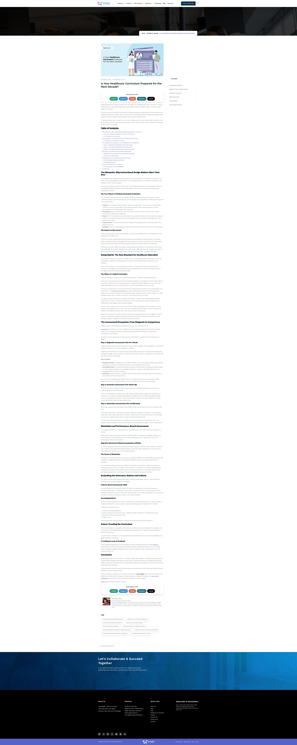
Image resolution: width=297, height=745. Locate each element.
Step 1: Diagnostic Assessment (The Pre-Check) (118, 145)
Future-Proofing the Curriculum (112, 164)
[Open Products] (132, 3)
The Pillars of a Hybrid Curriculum (114, 140)
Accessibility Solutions (176, 85)
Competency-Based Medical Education (113, 619)
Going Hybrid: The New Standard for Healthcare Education (120, 138)
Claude (132, 98)
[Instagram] (112, 734)
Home (143, 33)
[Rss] (125, 734)
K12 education (173, 101)
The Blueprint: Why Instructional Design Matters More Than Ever (121, 132)
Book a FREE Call (188, 3)
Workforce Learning (152, 33)
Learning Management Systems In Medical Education (117, 629)
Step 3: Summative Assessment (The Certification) (119, 149)
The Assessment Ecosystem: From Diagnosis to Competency (120, 142)
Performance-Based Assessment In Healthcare (115, 633)
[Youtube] (116, 734)
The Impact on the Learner (112, 136)
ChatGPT (113, 98)
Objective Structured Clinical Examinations (146, 629)
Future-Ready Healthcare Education (112, 622)
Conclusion (105, 169)
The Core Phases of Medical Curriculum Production (119, 134)
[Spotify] (120, 734)
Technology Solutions (175, 104)
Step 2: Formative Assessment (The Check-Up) (118, 147)
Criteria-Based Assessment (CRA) (114, 160)
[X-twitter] (103, 734)
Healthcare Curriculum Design (134, 622)
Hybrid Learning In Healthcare (111, 626)
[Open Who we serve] (143, 3)
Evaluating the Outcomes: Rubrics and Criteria (116, 158)
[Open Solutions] (124, 3)
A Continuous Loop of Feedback (113, 166)
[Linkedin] (99, 734)
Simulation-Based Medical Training (140, 633)
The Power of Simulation (111, 156)
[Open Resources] (152, 3)
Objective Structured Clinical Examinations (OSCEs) (119, 153)
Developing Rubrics (110, 162)
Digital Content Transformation (178, 89)
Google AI (123, 98)
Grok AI (151, 98)
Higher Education (174, 97)
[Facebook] (108, 734)
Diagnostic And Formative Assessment (137, 619)
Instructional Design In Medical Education (134, 626)
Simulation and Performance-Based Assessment (116, 151)
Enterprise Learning (175, 93)
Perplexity (142, 98)
